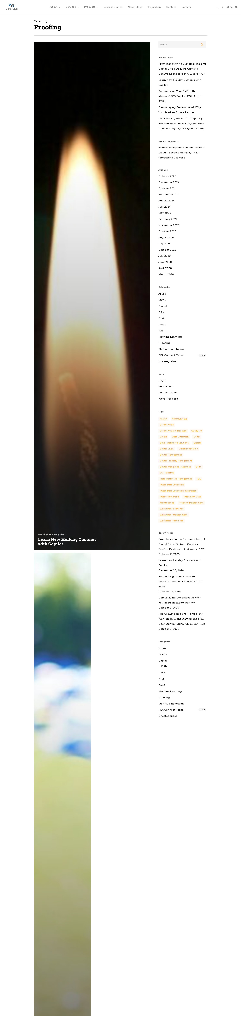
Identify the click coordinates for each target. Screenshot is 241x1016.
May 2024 (164, 212)
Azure (162, 293)
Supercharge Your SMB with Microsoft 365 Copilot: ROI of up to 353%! (180, 96)
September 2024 (169, 194)
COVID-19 (196, 431)
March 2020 (166, 274)
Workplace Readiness (171, 521)
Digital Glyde (167, 449)
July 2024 (164, 206)
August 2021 (166, 237)
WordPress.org (168, 398)
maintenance (167, 503)
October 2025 (167, 176)
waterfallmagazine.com (173, 147)
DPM (161, 312)
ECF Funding (167, 473)
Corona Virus (167, 425)
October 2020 (167, 249)
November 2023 (168, 225)
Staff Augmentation (171, 349)
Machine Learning (170, 336)
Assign (163, 419)
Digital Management (171, 455)
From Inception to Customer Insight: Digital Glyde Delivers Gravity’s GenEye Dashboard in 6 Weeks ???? (182, 68)
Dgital (197, 437)
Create (163, 437)
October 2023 (167, 231)
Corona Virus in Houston (173, 431)
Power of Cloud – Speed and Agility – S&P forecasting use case (181, 152)
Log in (162, 380)
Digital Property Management (176, 461)
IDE (160, 330)
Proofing (43, 534)
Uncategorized (57, 534)
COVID (162, 300)
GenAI (162, 324)
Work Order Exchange (172, 509)
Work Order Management (173, 515)
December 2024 (168, 182)
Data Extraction (180, 437)
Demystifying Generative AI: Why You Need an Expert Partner (179, 110)
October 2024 (167, 188)
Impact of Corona (169, 497)
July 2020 (164, 255)
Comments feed (168, 392)
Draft (161, 318)
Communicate (179, 419)
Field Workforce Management (176, 479)
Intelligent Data (192, 497)
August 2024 (166, 200)
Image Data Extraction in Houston (178, 491)
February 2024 (168, 219)
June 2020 (165, 262)
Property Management (191, 503)
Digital (162, 306)
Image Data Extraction (172, 485)
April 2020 (165, 268)
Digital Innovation (188, 449)
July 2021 (164, 243)
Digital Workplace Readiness (175, 467)
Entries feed (166, 386)
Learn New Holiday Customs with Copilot (179, 82)
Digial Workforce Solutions (174, 443)
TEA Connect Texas (181, 355)
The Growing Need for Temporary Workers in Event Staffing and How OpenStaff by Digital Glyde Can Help (181, 123)
